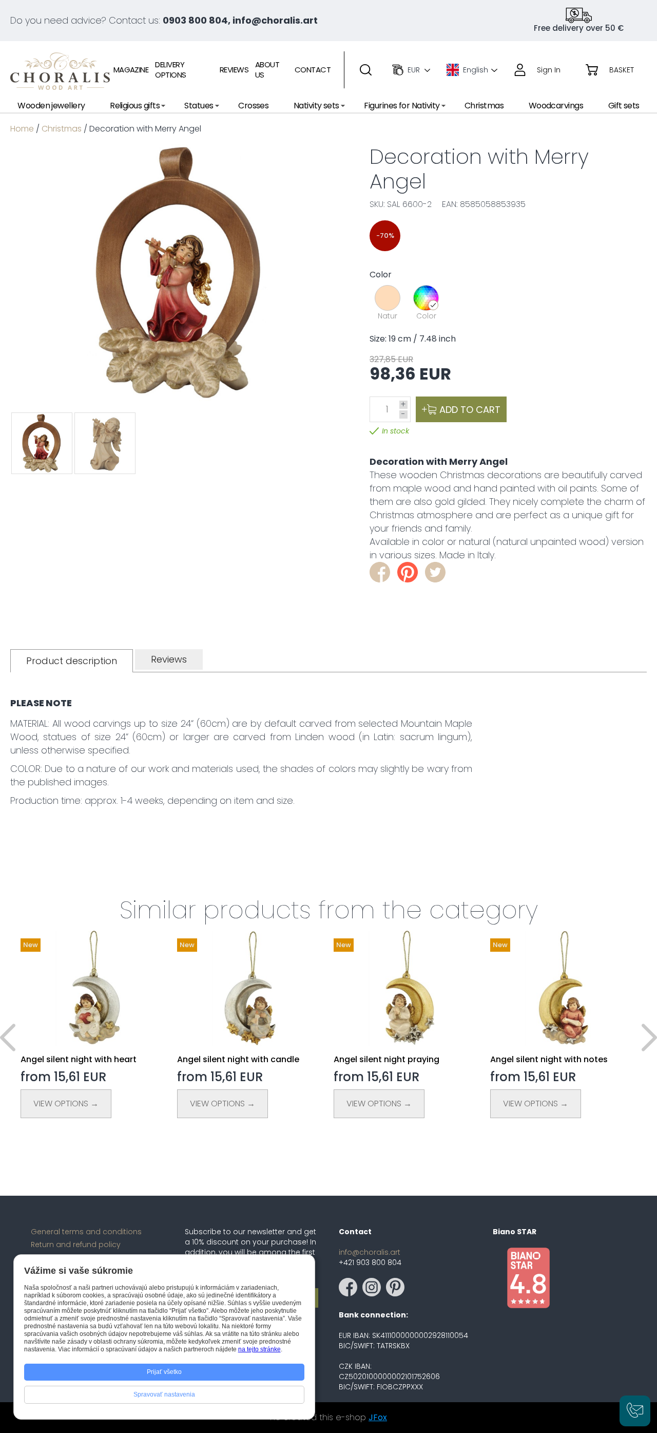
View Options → (66, 1103)
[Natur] (387, 298)
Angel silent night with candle (238, 1059)
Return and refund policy (76, 1244)
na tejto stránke (259, 1349)
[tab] (71, 660)
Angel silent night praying (386, 1059)
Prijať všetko (164, 1371)
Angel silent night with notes (549, 1059)
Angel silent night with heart (79, 1059)
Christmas (62, 129)
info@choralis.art (369, 1252)
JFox (378, 1417)
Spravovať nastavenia (164, 1394)
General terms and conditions (86, 1232)
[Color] (426, 298)
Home (22, 129)
